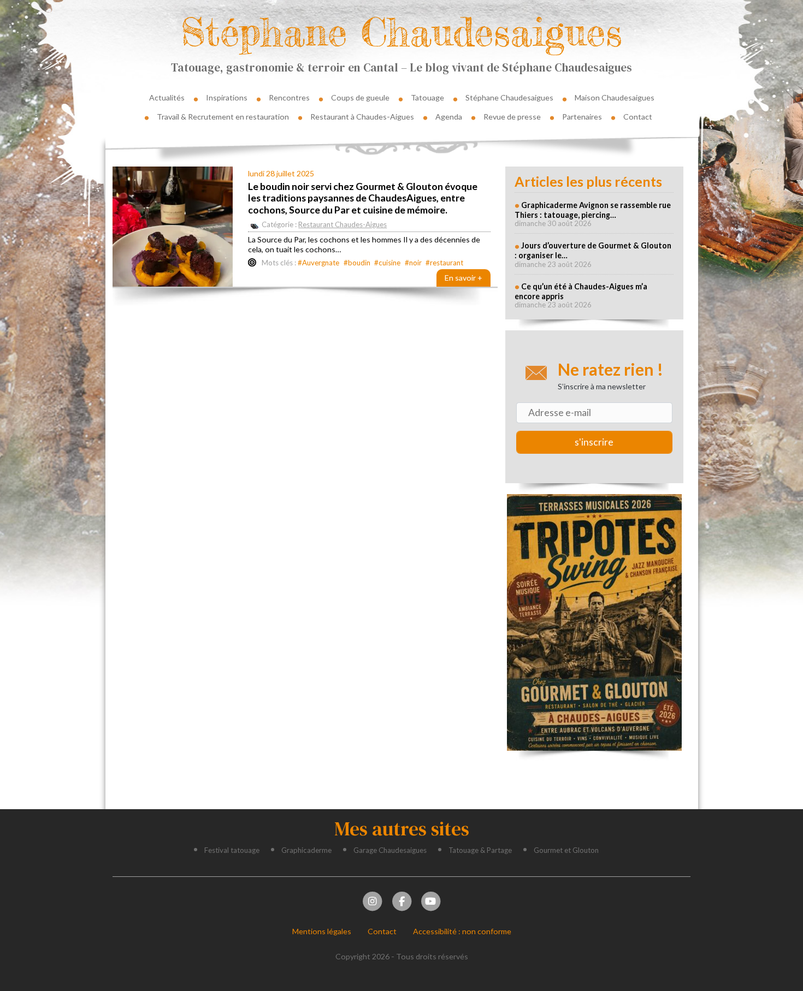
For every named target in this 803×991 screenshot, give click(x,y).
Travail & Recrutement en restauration (223, 116)
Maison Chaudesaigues (614, 97)
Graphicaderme (306, 850)
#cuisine (387, 262)
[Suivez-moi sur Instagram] (373, 900)
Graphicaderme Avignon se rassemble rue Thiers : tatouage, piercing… (593, 209)
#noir (413, 262)
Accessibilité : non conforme (462, 931)
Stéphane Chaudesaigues (401, 32)
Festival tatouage (231, 850)
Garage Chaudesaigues (390, 850)
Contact (637, 116)
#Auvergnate (318, 262)
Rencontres (289, 97)
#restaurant (444, 262)
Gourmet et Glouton (566, 850)
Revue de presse (512, 116)
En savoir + (463, 277)
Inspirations (226, 97)
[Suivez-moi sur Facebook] (401, 900)
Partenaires (582, 116)
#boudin (357, 262)
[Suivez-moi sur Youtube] (430, 900)
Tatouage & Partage (480, 850)
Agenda (448, 116)
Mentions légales (321, 931)
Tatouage (427, 97)
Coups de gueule (360, 97)
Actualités (167, 97)
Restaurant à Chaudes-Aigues (362, 116)
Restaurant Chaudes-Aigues (342, 224)
